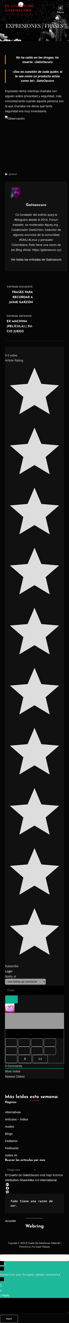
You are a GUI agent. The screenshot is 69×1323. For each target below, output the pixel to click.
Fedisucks (12, 1148)
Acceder (10, 1221)
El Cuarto (11, 1175)
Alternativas (13, 1112)
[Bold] (11, 1042)
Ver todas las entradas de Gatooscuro (36, 259)
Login (8, 971)
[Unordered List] (24, 1051)
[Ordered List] (11, 1051)
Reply (5, 1295)
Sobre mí (11, 1155)
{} (25, 1059)
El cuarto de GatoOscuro (38, 1243)
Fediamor (11, 1141)
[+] (40, 1059)
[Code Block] (50, 1051)
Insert (9, 1319)
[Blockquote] (37, 1051)
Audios (9, 1126)
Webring (34, 1226)
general (13, 174)
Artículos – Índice (16, 1119)
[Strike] (50, 1042)
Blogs (9, 1133)
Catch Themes (43, 1247)
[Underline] (37, 1042)
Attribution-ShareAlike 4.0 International (31, 1180)
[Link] (11, 1059)
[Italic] (24, 1042)
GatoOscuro (31, 1175)
